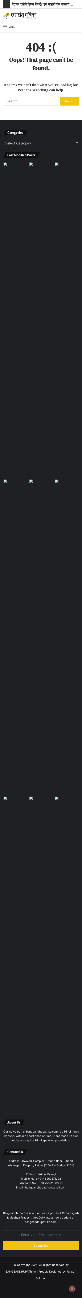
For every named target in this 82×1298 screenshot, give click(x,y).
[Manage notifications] (72, 1288)
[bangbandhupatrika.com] (20, 15)
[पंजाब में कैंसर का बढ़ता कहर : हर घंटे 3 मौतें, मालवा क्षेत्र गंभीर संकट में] (41, 319)
